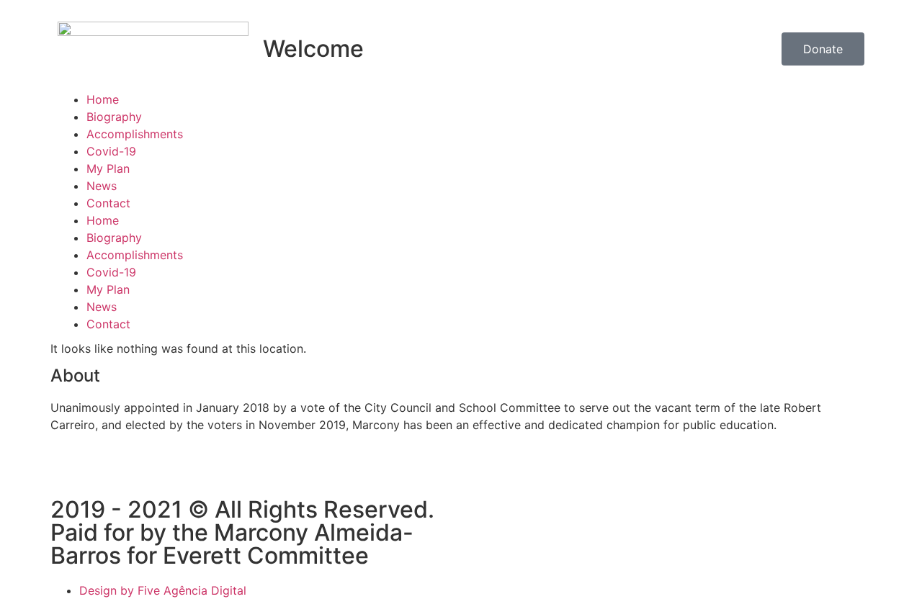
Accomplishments (134, 134)
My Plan (108, 168)
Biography (114, 116)
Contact (108, 203)
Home (102, 99)
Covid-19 (111, 151)
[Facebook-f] (68, 476)
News (101, 186)
